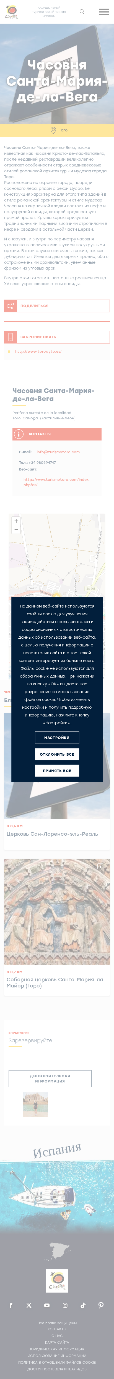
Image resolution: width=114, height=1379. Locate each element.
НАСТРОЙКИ (56, 737)
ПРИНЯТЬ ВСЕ (57, 770)
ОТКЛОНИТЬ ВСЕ (57, 754)
